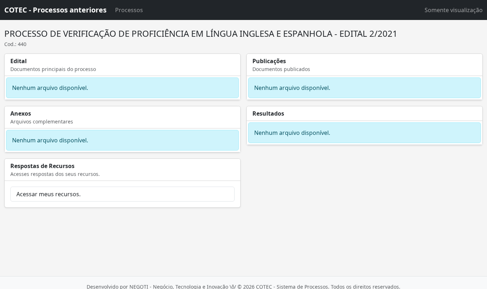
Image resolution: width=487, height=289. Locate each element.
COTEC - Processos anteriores (55, 10)
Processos (129, 10)
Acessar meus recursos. (48, 194)
